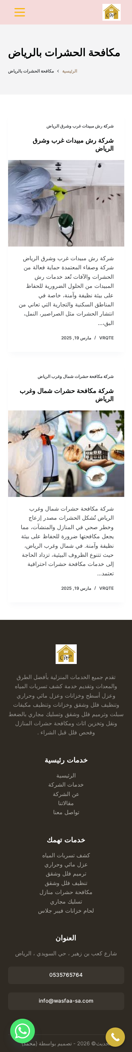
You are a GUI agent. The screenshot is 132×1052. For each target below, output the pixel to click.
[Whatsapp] (22, 1031)
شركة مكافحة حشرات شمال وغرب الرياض (76, 376)
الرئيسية (66, 775)
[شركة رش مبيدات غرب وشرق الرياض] (66, 203)
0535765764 (66, 974)
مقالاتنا (66, 803)
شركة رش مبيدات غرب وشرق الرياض (80, 126)
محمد (29, 1043)
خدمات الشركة (66, 784)
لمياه (48, 855)
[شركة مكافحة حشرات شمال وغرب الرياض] (66, 453)
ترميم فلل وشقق (66, 873)
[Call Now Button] (115, 1037)
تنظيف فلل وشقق (66, 882)
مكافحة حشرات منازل (66, 891)
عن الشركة (66, 793)
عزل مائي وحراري (66, 864)
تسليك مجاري (66, 901)
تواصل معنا (66, 812)
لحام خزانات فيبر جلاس (66, 910)
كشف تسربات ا (72, 855)
